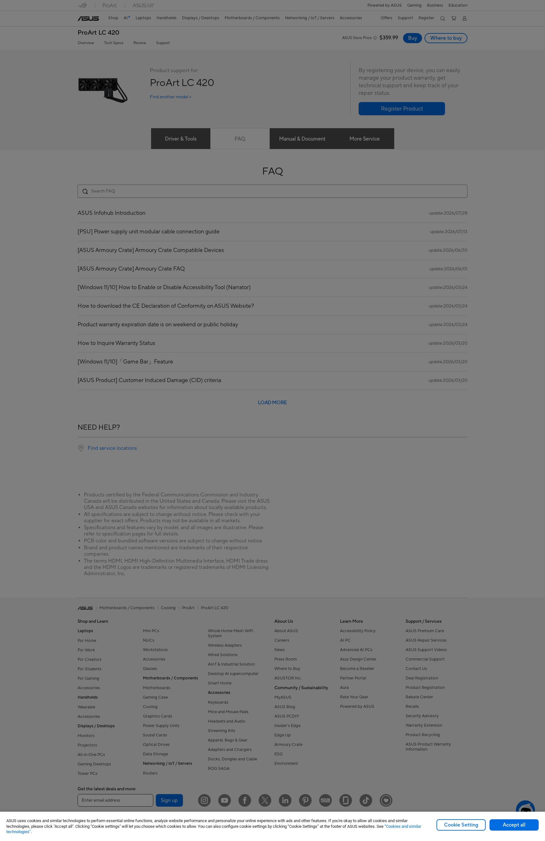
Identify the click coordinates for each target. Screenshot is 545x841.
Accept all (514, 825)
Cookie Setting (461, 825)
